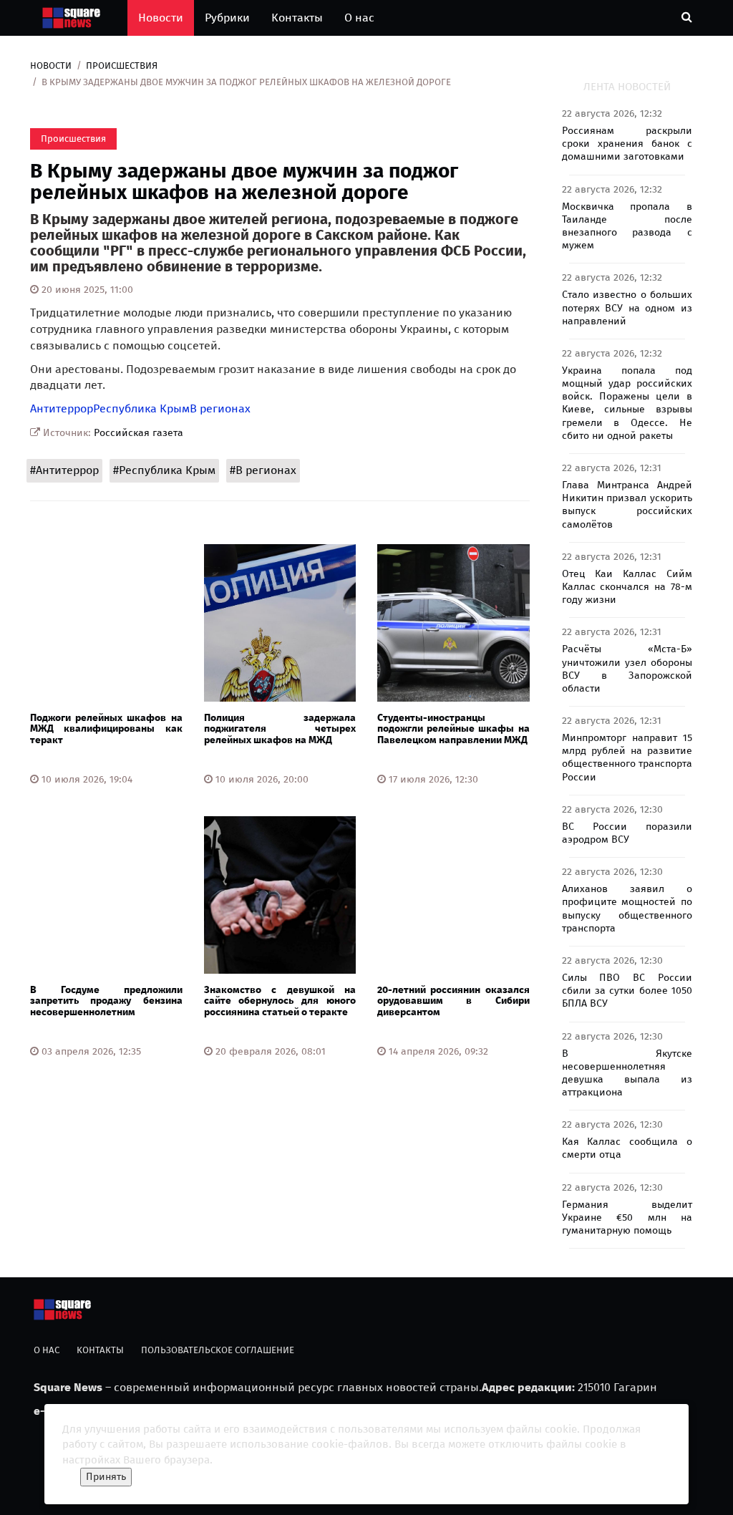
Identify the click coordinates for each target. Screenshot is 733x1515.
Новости (160, 17)
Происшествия (121, 65)
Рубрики (227, 17)
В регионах (220, 408)
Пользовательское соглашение (217, 1350)
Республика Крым (141, 408)
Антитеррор (61, 408)
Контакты (297, 17)
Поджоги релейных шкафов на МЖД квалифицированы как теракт (106, 729)
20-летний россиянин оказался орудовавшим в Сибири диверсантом (453, 1001)
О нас (359, 17)
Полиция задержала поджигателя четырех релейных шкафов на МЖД (280, 729)
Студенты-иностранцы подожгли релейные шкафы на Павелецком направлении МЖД (453, 729)
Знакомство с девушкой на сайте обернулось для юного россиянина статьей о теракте (280, 1001)
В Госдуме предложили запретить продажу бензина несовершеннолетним (106, 1001)
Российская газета (138, 433)
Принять (106, 1477)
